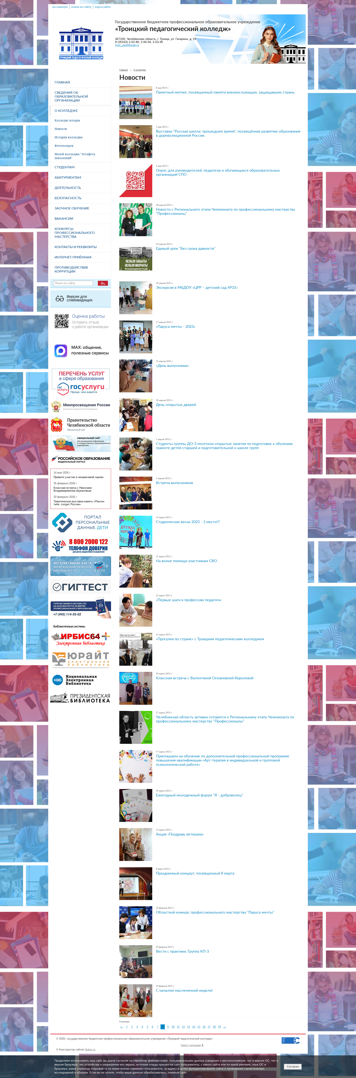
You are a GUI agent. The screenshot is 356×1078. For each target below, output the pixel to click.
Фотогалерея (64, 146)
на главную (60, 7)
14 (193, 1026)
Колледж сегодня (67, 120)
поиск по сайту (81, 7)
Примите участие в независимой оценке (78, 477)
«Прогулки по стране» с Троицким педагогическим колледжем (210, 639)
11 (178, 1026)
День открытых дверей (176, 405)
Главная (62, 82)
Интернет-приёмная (73, 257)
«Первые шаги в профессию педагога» (189, 600)
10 (173, 1026)
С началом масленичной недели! (184, 990)
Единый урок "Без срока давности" (185, 249)
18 (214, 1026)
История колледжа (69, 137)
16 (204, 1026)
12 (183, 1026)
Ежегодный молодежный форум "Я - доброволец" (199, 795)
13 (188, 1026)
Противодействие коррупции (71, 269)
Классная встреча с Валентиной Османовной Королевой (204, 678)
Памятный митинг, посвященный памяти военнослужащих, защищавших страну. (225, 92)
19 (219, 1026)
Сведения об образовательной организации (71, 96)
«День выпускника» (172, 366)
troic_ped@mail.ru (127, 45)
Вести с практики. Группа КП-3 (182, 951)
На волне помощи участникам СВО (186, 561)
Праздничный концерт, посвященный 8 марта (195, 873)
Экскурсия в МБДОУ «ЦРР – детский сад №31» (197, 288)
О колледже (66, 110)
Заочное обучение (72, 208)
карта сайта (103, 7)
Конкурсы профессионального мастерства (75, 232)
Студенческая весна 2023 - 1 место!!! (188, 522)
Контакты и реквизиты (76, 247)
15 (198, 1026)
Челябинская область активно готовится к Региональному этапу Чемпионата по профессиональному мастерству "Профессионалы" (225, 719)
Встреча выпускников (174, 483)
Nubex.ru (90, 1049)
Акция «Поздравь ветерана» (180, 834)
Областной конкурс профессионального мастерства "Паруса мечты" (215, 912)
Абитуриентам (68, 177)
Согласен (293, 1066)
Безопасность (68, 198)
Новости (61, 129)
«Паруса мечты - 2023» (175, 327)
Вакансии (64, 218)
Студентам (65, 167)
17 (209, 1026)
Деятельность (68, 187)
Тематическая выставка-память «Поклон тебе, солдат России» (79, 503)
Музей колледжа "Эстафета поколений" (75, 156)
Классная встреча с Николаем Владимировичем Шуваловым (73, 489)
